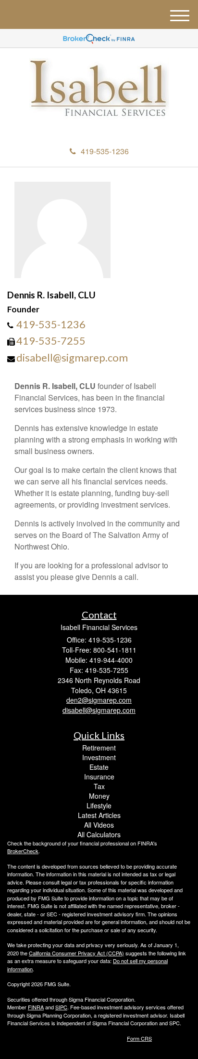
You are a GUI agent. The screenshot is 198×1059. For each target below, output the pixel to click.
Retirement (99, 747)
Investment (99, 757)
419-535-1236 (105, 151)
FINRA (36, 1007)
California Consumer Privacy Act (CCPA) (76, 953)
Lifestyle (99, 805)
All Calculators (99, 834)
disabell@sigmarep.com (72, 357)
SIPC (61, 1007)
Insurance (99, 776)
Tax (99, 786)
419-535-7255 (51, 340)
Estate (99, 767)
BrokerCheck (22, 851)
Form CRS (139, 1038)
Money (99, 796)
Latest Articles (99, 815)
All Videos (99, 825)
